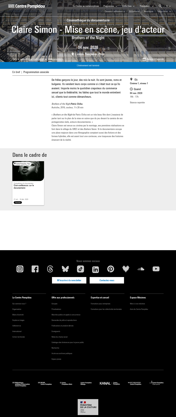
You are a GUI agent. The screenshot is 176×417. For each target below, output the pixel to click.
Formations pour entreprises (100, 304)
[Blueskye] (65, 269)
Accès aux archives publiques (62, 353)
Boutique (150, 11)
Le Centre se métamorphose (87, 5)
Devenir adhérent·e (116, 11)
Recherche (55, 348)
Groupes (54, 304)
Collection (127, 6)
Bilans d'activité (18, 315)
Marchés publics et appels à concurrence (66, 315)
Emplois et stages (18, 320)
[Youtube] (156, 269)
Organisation (16, 309)
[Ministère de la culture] (88, 407)
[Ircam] (47, 385)
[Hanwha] (156, 385)
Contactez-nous (107, 280)
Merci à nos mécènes (137, 304)
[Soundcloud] (140, 269)
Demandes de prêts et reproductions (64, 320)
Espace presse (56, 359)
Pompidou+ (145, 6)
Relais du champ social (60, 337)
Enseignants (56, 331)
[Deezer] (125, 269)
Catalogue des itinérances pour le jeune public (68, 342)
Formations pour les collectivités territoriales (106, 309)
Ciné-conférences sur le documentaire (45, 59)
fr (167, 6)
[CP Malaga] (88, 385)
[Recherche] (160, 6)
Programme (109, 6)
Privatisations (56, 309)
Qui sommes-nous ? (19, 304)
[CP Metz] (68, 385)
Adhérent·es (16, 326)
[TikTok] (80, 269)
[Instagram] (20, 269)
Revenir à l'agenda (155, 59)
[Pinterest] (110, 269)
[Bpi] (23, 385)
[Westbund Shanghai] (136, 385)
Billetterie (134, 11)
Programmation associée (36, 72)
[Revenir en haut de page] (169, 410)
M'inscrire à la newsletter (69, 280)
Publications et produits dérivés (62, 326)
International (16, 331)
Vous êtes (163, 11)
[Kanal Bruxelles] (112, 385)
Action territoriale (18, 337)
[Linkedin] (95, 269)
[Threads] (50, 269)
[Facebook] (35, 269)
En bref (16, 72)
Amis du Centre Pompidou (139, 309)
